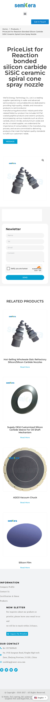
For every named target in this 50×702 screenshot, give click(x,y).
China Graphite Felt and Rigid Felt (26, 698)
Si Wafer (5, 697)
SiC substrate (27, 697)
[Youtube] (11, 670)
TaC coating (15, 697)
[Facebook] (1, 670)
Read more (25, 367)
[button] (25, 14)
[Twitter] (16, 670)
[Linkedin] (6, 670)
